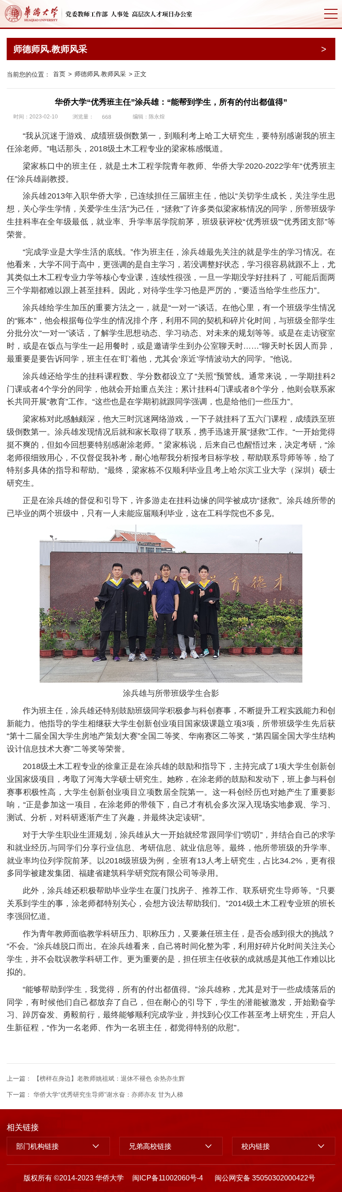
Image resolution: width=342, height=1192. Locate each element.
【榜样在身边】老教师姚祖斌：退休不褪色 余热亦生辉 (109, 1078)
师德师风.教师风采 (100, 73)
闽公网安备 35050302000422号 (265, 1178)
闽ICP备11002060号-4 (167, 1178)
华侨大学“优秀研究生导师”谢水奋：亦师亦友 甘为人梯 (108, 1094)
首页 (59, 73)
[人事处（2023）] (98, 13)
